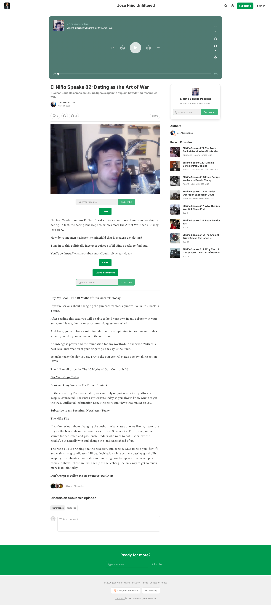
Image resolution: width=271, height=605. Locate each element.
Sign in (261, 5)
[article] (195, 151)
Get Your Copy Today (64, 377)
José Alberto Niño (67, 103)
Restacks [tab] (71, 508)
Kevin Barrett (197, 198)
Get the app (151, 590)
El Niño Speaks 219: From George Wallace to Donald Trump (201, 179)
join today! (71, 468)
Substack (120, 598)
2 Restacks (78, 486)
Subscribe (245, 5)
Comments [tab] (58, 508)
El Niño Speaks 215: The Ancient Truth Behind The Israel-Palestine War (201, 236)
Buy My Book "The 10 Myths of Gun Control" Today (85, 298)
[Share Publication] (232, 6)
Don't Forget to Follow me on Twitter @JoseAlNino (82, 476)
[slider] (134, 73)
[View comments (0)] (215, 39)
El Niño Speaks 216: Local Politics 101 (201, 222)
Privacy (136, 582)
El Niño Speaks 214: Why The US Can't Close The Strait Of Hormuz (201, 251)
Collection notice (158, 582)
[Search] (225, 6)
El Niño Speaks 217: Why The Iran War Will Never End (201, 207)
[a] (175, 151)
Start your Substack (127, 590)
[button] (112, 48)
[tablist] (64, 508)
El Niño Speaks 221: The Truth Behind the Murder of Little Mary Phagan (201, 150)
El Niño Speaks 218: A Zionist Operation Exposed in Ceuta (199, 193)
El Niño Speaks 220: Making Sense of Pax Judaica (198, 164)
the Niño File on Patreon (76, 431)
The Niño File (59, 418)
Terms (144, 582)
